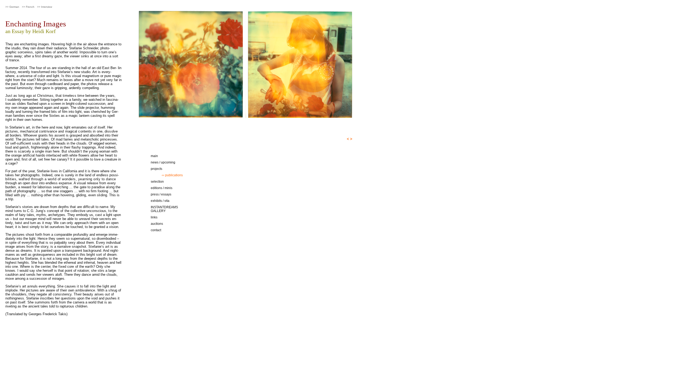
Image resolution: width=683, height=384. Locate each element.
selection (157, 181)
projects (156, 169)
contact (156, 230)
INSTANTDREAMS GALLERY (164, 209)
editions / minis (161, 188)
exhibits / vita (160, 201)
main (154, 156)
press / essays (161, 194)
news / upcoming (163, 162)
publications (172, 175)
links (154, 217)
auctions (157, 224)
